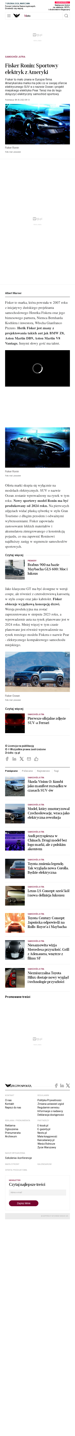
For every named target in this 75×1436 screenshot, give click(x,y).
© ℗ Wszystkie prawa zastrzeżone (25, 749)
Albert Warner (13, 293)
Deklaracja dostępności (51, 1114)
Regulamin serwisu (48, 1107)
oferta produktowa (16, 1170)
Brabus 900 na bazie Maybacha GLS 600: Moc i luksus (48, 569)
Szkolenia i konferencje (18, 1157)
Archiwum (11, 1136)
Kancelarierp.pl (46, 1140)
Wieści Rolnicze (46, 1143)
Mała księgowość (47, 1136)
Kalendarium (45, 1164)
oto (27, 16)
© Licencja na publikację (19, 745)
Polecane (27, 771)
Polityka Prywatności (49, 1100)
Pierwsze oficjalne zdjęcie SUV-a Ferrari (47, 720)
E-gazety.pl (44, 1129)
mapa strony (12, 1164)
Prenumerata (13, 1132)
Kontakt (9, 1103)
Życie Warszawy (47, 1147)
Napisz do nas (13, 1107)
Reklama (10, 1125)
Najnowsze (43, 771)
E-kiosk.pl (43, 1125)
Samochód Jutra (15, 57)
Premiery (32, 561)
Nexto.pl (42, 1132)
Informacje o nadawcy (50, 1111)
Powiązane (11, 771)
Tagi (56, 771)
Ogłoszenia (11, 1129)
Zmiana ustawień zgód (51, 1103)
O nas (8, 1100)
